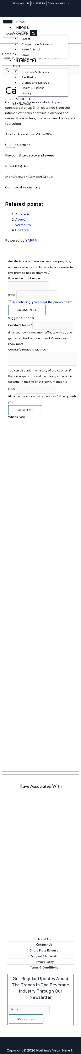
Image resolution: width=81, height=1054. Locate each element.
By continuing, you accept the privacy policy (42, 302)
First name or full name (24, 278)
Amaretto (22, 214)
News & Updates (21, 30)
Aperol (20, 219)
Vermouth (23, 225)
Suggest (25, 410)
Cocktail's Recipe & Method (28, 349)
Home (21, 22)
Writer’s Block (30, 49)
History (26, 93)
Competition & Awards (37, 44)
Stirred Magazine (22, 101)
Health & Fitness (32, 88)
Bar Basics (28, 77)
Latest (25, 39)
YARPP (31, 240)
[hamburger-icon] (7, 21)
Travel (25, 55)
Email (12, 294)
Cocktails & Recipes (35, 72)
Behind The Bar (25, 63)
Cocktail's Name (20, 325)
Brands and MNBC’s (35, 82)
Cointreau (23, 230)
